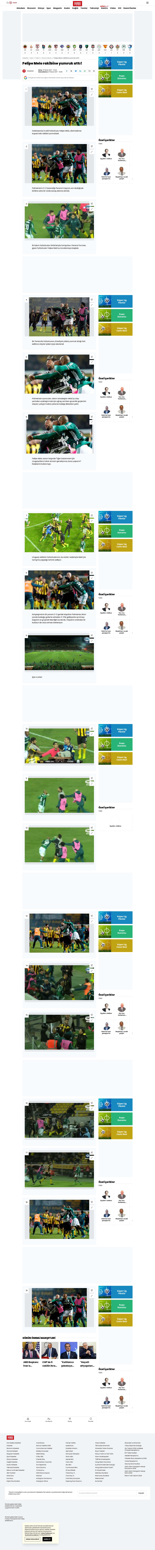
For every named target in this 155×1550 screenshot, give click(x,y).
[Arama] (7, 2)
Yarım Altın (69, 1462)
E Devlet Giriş (40, 1459)
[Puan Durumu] (115, 77)
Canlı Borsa (40, 1443)
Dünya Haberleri (12, 1459)
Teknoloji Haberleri (13, 1467)
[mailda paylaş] (89, 71)
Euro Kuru (10, 1478)
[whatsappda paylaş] (85, 71)
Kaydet (141, 1493)
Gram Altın (69, 1456)
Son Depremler (41, 1465)
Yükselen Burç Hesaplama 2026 (136, 1458)
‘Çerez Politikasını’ (47, 1533)
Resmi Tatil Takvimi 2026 (133, 1476)
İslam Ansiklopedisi (102, 1456)
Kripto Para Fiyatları (13, 1481)
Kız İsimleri (98, 1481)
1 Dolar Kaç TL (70, 1473)
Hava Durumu (41, 1467)
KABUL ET (47, 1539)
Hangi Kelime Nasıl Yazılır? (104, 1467)
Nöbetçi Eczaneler (42, 1451)
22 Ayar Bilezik (70, 1470)
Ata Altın (68, 1465)
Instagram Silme (42, 1481)
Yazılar (84, 8)
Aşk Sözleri (69, 1451)
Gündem (21, 8)
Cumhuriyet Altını (72, 1467)
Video (113, 8)
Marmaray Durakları (102, 1476)
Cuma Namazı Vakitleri (44, 1448)
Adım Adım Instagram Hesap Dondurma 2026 (135, 1467)
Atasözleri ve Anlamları (132, 1443)
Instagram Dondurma (44, 1478)
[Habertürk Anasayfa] (77, 3)
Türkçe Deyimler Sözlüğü (133, 1446)
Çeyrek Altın (70, 1459)
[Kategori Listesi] (147, 2)
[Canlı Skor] (115, 91)
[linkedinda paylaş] (80, 71)
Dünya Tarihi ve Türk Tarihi (104, 1454)
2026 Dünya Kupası (43, 1473)
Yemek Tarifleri (71, 1443)
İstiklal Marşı (40, 1454)
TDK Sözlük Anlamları (102, 1446)
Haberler (25, 58)
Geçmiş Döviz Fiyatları (132, 1464)
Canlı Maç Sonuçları (73, 1478)
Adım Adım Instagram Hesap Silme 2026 (135, 1472)
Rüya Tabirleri (100, 1451)
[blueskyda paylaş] (76, 71)
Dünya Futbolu (47, 58)
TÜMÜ (100, 144)
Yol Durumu (40, 1470)
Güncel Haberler (12, 1451)
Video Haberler (100, 1443)
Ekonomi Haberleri (13, 1448)
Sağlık (75, 8)
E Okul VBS (39, 1456)
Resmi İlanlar (129, 8)
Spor (49, 8)
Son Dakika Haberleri (14, 1443)
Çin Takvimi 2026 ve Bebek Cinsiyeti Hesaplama (134, 1449)
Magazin (57, 8)
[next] (95, 1355)
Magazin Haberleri (13, 1454)
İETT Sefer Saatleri (131, 1453)
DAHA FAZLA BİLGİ (32, 1539)
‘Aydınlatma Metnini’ (32, 1535)
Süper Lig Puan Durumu (74, 1481)
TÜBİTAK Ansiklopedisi (102, 1459)
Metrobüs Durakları (101, 1473)
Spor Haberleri (11, 1456)
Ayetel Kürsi (69, 1446)
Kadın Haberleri (12, 1465)
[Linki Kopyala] (94, 71)
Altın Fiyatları (11, 1473)
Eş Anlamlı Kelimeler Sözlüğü (105, 1465)
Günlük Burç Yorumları (44, 1462)
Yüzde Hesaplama (131, 1461)
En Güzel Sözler (100, 1470)
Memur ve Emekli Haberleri (15, 1470)
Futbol (37, 58)
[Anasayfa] (10, 1438)
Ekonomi (31, 8)
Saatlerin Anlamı (71, 1448)
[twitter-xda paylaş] (71, 71)
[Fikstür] (115, 63)
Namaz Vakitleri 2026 (43, 1446)
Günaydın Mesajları (72, 1454)
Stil (119, 8)
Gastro (104, 8)
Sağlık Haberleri (12, 1462)
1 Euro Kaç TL (70, 1476)
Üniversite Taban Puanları (104, 1448)
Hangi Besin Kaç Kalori (103, 1462)
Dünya (41, 8)
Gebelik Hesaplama (131, 1456)
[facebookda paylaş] (67, 71)
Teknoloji (94, 8)
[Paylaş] (91, 89)
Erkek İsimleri (99, 1478)
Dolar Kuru (10, 1476)
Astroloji (39, 1476)
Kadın (67, 8)
